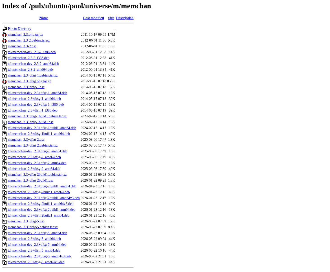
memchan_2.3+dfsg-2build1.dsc (30, 180)
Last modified (93, 18)
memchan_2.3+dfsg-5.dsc (26, 221)
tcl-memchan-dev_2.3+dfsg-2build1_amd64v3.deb (44, 198)
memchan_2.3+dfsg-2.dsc (26, 139)
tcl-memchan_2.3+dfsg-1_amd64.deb (34, 99)
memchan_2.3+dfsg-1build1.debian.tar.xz (37, 116)
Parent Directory (19, 29)
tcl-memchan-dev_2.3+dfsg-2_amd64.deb (37, 151)
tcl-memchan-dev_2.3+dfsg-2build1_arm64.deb (41, 209)
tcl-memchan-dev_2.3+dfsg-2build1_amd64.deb (42, 186)
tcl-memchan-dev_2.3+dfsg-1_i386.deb (36, 104)
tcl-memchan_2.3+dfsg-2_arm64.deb (34, 169)
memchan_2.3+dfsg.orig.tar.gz (29, 81)
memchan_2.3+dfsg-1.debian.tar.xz (33, 75)
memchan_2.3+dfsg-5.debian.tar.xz (33, 227)
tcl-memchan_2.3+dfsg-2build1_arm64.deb (38, 215)
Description (125, 18)
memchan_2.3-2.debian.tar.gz (29, 40)
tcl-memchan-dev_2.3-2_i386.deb (32, 52)
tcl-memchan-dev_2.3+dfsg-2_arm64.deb (37, 163)
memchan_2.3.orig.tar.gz (25, 34)
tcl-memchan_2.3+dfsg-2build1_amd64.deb (39, 192)
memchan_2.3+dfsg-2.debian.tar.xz (33, 145)
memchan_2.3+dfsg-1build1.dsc (30, 122)
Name (43, 18)
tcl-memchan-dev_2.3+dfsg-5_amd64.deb (37, 233)
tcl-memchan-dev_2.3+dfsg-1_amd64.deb (37, 93)
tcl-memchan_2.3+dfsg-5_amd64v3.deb (36, 262)
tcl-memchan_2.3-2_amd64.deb (30, 69)
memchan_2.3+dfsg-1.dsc (26, 87)
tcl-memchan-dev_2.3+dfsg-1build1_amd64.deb (42, 128)
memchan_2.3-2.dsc (22, 46)
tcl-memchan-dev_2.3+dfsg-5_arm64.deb (37, 244)
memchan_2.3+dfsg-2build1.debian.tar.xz (37, 174)
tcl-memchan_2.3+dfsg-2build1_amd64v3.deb (40, 204)
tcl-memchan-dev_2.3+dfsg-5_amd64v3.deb (39, 256)
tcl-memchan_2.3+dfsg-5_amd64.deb (34, 239)
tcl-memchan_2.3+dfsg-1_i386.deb (32, 110)
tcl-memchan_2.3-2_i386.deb (28, 58)
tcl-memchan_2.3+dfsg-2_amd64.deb (34, 157)
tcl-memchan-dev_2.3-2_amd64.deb (33, 64)
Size (111, 18)
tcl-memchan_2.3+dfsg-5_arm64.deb (34, 250)
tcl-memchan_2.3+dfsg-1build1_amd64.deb (39, 134)
